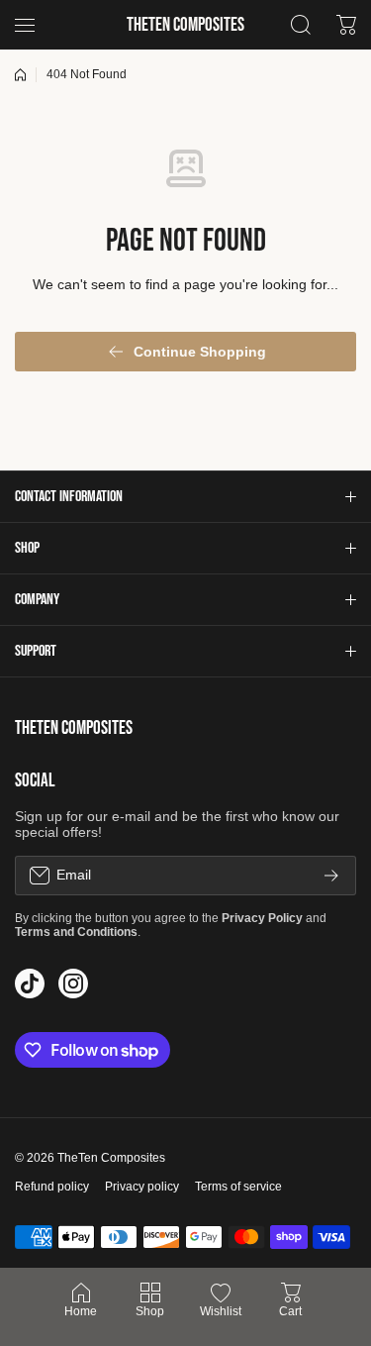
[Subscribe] (331, 875)
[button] (185, 496)
